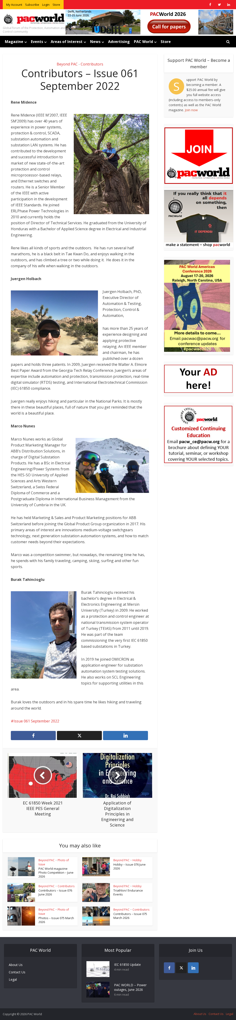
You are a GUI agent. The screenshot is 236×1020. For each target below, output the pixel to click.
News (95, 41)
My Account (14, 5)
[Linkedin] (193, 967)
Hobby (137, 860)
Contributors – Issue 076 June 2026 (55, 892)
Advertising (119, 41)
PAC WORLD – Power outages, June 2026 (130, 987)
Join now (191, 110)
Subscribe (32, 5)
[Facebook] (169, 967)
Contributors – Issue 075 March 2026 (130, 916)
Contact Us (17, 972)
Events (37, 41)
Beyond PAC (67, 64)
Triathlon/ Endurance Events (128, 892)
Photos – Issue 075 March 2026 (56, 920)
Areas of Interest (67, 41)
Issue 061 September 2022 (36, 721)
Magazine (14, 41)
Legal (13, 979)
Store (56, 5)
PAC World (143, 41)
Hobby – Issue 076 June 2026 (129, 866)
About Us (16, 965)
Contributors (92, 64)
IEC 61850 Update (127, 964)
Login (46, 5)
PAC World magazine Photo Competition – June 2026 (56, 872)
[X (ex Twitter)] (181, 967)
